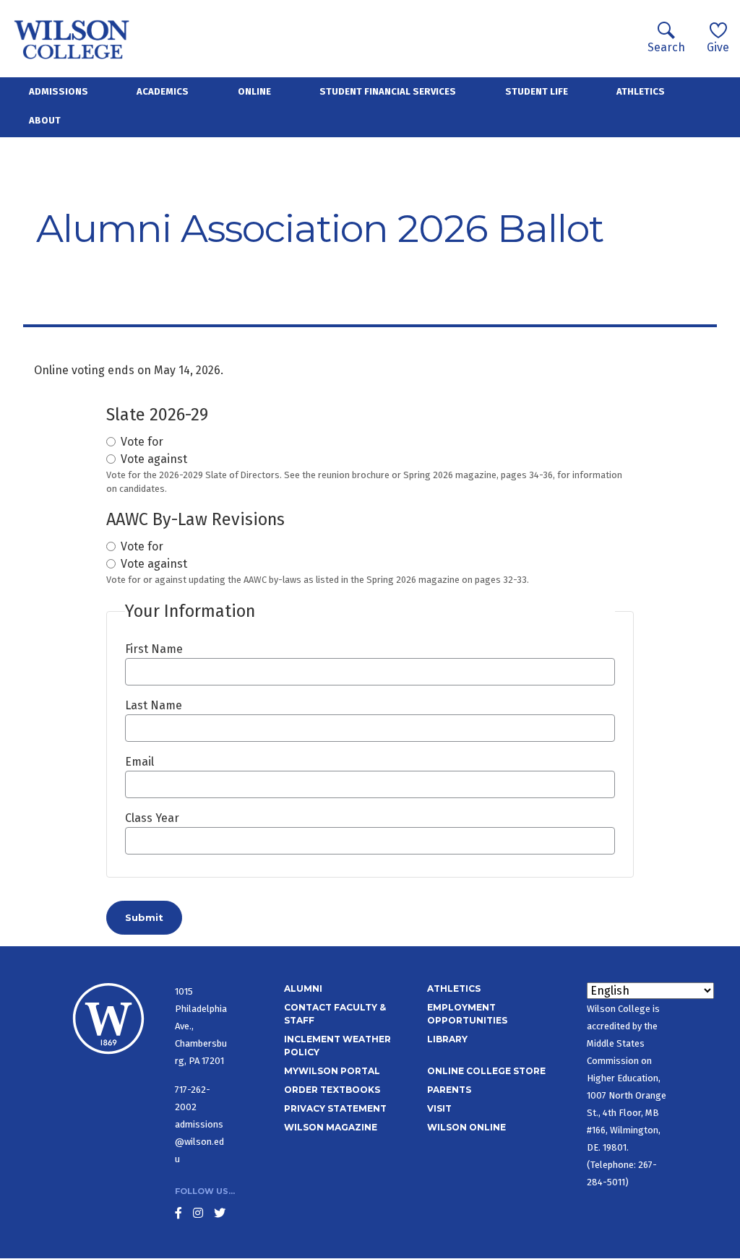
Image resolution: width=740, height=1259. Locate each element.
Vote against (154, 459)
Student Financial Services (387, 91)
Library (447, 1039)
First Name (154, 649)
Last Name (153, 705)
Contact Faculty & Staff (335, 1014)
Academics (163, 91)
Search (666, 47)
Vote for (142, 442)
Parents (449, 1089)
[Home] (72, 39)
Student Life (536, 91)
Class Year (152, 818)
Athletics (640, 91)
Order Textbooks (332, 1089)
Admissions (58, 91)
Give (718, 47)
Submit (144, 917)
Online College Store (486, 1070)
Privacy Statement (335, 1108)
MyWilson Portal (332, 1070)
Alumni (303, 988)
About (45, 120)
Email (139, 762)
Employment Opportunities (467, 1014)
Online (254, 91)
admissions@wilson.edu (199, 1141)
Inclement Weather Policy (337, 1045)
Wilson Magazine (330, 1127)
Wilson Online (466, 1127)
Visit (439, 1108)
